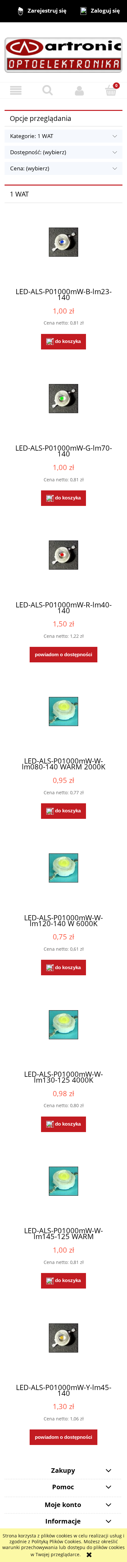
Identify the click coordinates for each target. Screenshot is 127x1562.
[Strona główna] (63, 52)
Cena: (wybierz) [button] (29, 168)
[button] (16, 90)
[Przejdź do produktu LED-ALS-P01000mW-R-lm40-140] (63, 564)
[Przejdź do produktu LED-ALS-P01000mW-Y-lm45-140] (63, 1347)
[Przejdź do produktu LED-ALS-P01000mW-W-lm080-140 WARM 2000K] (63, 721)
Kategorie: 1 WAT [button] (31, 136)
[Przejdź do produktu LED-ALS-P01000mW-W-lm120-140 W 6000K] (63, 877)
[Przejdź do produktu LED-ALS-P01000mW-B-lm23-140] (63, 252)
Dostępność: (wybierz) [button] (38, 152)
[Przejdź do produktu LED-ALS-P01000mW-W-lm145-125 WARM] (63, 1191)
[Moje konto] (79, 90)
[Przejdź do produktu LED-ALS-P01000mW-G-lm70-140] (63, 408)
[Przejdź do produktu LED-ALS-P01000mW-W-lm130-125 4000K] (63, 1034)
